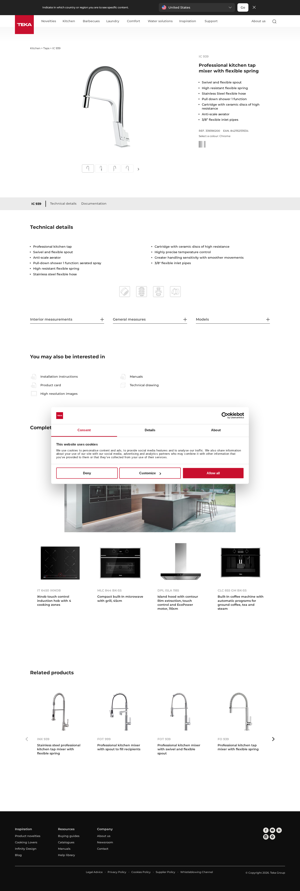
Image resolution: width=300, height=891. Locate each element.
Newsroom (105, 842)
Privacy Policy (117, 872)
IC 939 (36, 204)
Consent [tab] (84, 430)
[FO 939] (240, 711)
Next (138, 169)
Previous (27, 739)
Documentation (94, 204)
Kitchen (69, 21)
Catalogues (66, 842)
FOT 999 (104, 739)
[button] (197, 7)
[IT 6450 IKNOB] (60, 563)
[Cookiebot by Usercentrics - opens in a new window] (225, 415)
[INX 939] (60, 711)
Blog (18, 855)
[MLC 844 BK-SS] (120, 563)
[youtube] (272, 830)
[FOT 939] (180, 711)
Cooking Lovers (26, 842)
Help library (66, 855)
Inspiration (187, 21)
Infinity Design (25, 848)
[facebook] (266, 830)
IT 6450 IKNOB (49, 590)
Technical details (63, 204)
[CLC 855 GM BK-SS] (240, 563)
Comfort (133, 21)
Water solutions (160, 21)
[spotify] (272, 837)
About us (258, 21)
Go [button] (243, 7)
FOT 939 (164, 739)
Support (211, 21)
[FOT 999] (120, 711)
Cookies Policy (141, 872)
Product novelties (27, 836)
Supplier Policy (165, 872)
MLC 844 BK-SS (109, 590)
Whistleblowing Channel (196, 872)
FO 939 (223, 739)
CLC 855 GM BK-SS (232, 590)
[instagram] (266, 837)
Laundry (112, 21)
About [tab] (216, 430)
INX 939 (43, 739)
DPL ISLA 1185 (168, 590)
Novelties (48, 21)
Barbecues (91, 21)
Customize (147, 473)
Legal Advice (94, 872)
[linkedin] (279, 830)
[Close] (254, 7)
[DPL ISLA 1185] (180, 563)
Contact (102, 848)
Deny (87, 473)
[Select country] (283, 21)
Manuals (64, 848)
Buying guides (69, 836)
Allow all (213, 473)
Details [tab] (150, 430)
